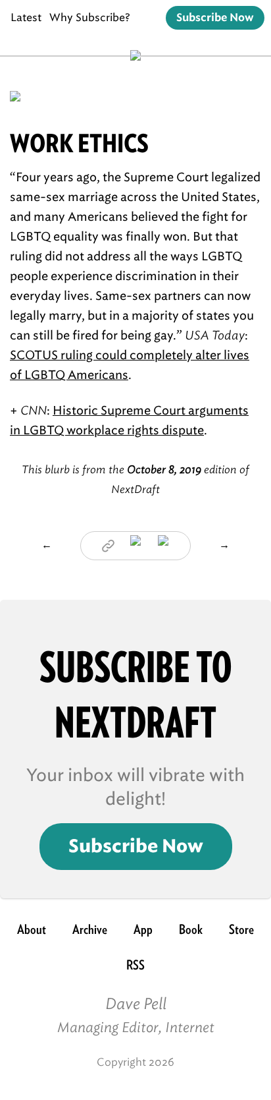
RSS (135, 965)
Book (191, 929)
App (143, 929)
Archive (89, 929)
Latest (26, 17)
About (31, 929)
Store (241, 929)
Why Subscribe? (89, 17)
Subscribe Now (215, 18)
